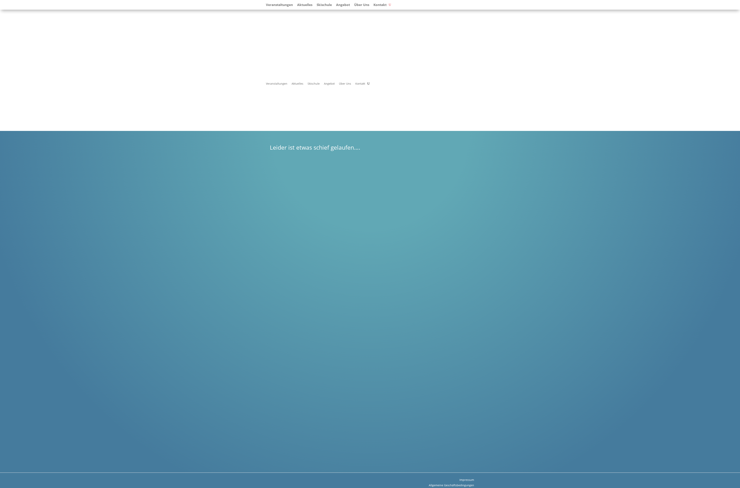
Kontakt (360, 83)
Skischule (314, 83)
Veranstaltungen (276, 83)
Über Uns (345, 83)
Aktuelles (297, 83)
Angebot (329, 83)
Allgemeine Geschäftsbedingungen (451, 485)
